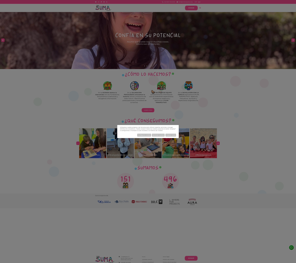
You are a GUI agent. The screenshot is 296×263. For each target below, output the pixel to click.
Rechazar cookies (158, 135)
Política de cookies (156, 130)
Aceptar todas (170, 135)
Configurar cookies (144, 135)
